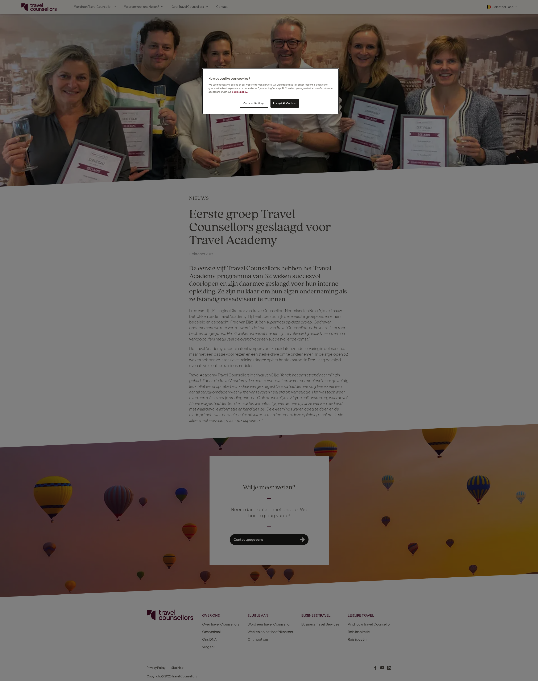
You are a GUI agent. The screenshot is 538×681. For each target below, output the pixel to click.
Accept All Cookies (285, 103)
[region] (270, 91)
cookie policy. (240, 91)
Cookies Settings (253, 103)
